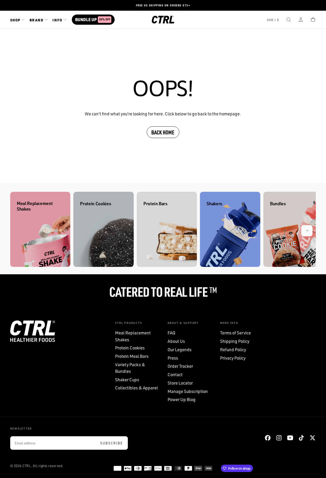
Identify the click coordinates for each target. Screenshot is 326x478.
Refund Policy (233, 349)
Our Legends (180, 349)
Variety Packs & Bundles (130, 368)
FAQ (171, 332)
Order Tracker (180, 366)
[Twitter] (312, 437)
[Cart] (313, 20)
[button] (273, 20)
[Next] (307, 230)
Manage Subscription (188, 391)
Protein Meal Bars (131, 356)
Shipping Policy (234, 341)
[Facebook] (267, 437)
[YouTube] (290, 437)
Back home (162, 132)
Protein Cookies (130, 347)
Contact (175, 374)
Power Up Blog (182, 399)
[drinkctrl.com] (32, 331)
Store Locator (180, 383)
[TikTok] (301, 437)
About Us (176, 341)
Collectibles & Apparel (136, 387)
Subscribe (111, 443)
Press (173, 358)
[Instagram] (279, 437)
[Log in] (301, 20)
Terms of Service (235, 332)
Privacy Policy (233, 358)
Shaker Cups (127, 379)
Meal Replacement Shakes (133, 336)
